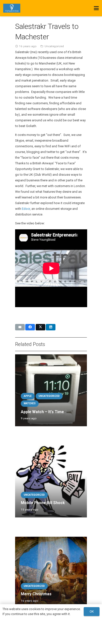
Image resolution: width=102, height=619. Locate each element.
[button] (96, 8)
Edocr (26, 209)
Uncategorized (54, 46)
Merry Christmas (36, 594)
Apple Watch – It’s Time (42, 412)
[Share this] (30, 327)
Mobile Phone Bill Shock (43, 503)
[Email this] (20, 327)
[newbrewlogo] (11, 8)
